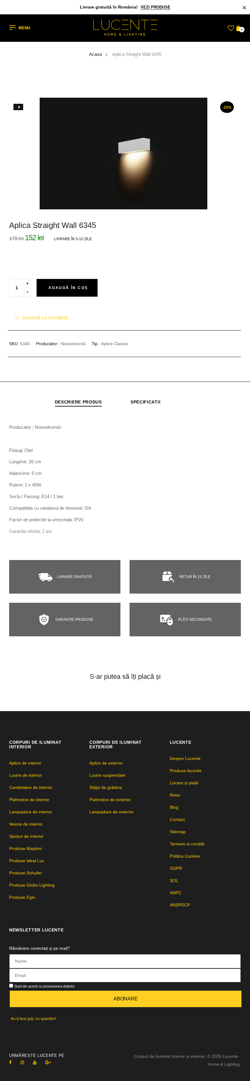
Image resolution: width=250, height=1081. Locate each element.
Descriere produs (78, 402)
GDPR (176, 868)
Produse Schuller (25, 872)
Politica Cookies (185, 856)
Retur (175, 795)
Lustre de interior (25, 775)
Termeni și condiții (187, 843)
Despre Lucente (185, 758)
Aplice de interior (25, 763)
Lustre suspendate (107, 775)
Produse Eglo (22, 897)
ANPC (175, 892)
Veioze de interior (26, 824)
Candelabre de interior (30, 787)
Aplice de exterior (106, 763)
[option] (140, 154)
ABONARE (125, 998)
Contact (177, 819)
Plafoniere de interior (29, 799)
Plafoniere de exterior (110, 799)
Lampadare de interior (30, 811)
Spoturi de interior (26, 836)
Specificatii (145, 402)
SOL (174, 880)
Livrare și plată (184, 782)
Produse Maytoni (25, 848)
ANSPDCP (180, 904)
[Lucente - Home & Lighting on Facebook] (10, 1062)
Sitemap (178, 831)
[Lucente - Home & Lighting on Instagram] (22, 1062)
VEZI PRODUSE (155, 7)
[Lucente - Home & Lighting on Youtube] (35, 1062)
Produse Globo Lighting (32, 885)
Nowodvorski (73, 343)
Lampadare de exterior (111, 811)
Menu (24, 28)
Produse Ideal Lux (26, 860)
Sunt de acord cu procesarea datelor (44, 986)
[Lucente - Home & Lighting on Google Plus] (48, 1062)
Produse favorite (186, 770)
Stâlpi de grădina (105, 787)
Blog (174, 807)
